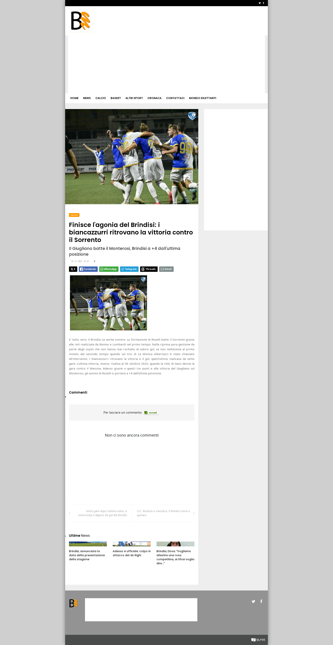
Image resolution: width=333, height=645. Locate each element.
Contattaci (175, 98)
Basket (116, 98)
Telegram (131, 269)
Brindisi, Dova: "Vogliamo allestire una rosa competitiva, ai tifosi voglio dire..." (175, 557)
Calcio (100, 98)
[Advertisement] (166, 64)
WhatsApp (110, 269)
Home (74, 98)
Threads (150, 269)
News (87, 98)
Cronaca (154, 98)
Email (168, 269)
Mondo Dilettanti (202, 98)
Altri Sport (134, 98)
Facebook (90, 269)
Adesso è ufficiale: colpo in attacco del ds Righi (132, 553)
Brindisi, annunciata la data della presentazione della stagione (87, 555)
